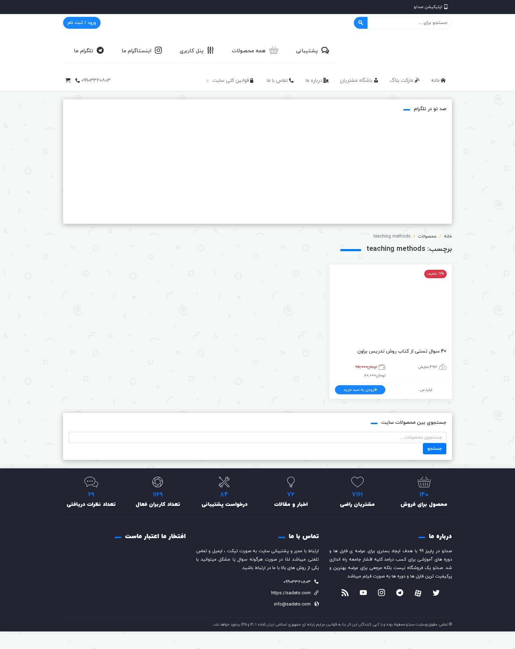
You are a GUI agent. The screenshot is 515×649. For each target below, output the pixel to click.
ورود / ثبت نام (82, 23)
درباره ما (313, 80)
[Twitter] (436, 593)
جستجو (434, 449)
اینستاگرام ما (136, 51)
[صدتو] (399, 50)
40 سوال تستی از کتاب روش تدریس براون (401, 351)
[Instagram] (381, 593)
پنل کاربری (192, 51)
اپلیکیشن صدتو (428, 7)
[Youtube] (363, 593)
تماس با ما (277, 80)
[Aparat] (418, 593)
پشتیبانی (307, 51)
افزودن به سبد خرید (360, 390)
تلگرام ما (83, 51)
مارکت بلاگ (401, 80)
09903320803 (96, 80)
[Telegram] (400, 593)
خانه (435, 80)
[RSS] (345, 593)
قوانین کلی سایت (230, 80)
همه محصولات (249, 51)
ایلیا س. (425, 390)
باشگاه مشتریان (356, 80)
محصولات (427, 236)
